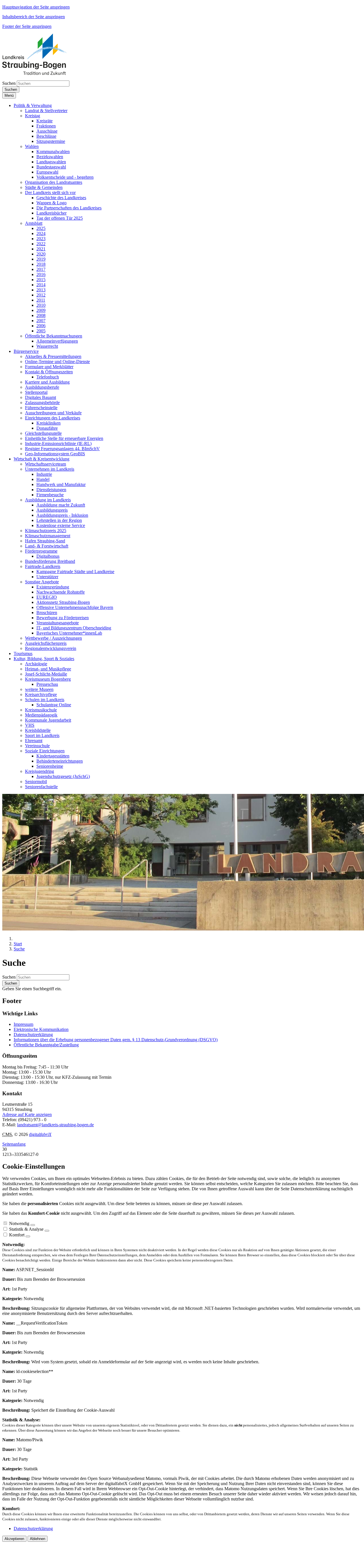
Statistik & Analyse (26, 1229)
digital (40, 1134)
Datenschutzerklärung (33, 1034)
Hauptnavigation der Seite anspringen (36, 7)
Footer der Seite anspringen (26, 26)
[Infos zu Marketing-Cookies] (47, 1231)
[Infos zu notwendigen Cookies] (32, 1225)
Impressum (23, 1024)
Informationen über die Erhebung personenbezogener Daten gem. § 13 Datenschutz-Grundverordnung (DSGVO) (116, 1039)
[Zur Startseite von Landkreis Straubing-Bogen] (41, 73)
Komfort (16, 1234)
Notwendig (19, 1223)
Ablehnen (37, 1539)
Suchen (9, 83)
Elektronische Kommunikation (41, 1029)
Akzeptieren (14, 1539)
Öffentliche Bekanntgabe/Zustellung (46, 1044)
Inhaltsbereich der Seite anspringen (33, 16)
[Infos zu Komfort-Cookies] (28, 1236)
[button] (33, 105)
